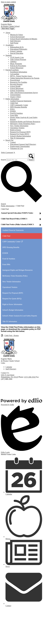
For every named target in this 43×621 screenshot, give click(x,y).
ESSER (13, 111)
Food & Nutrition (16, 113)
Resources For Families (18, 82)
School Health (15, 86)
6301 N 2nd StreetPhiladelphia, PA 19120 (9, 376)
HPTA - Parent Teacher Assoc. (21, 76)
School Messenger (16, 68)
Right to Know (15, 130)
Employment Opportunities (20, 146)
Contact (13, 142)
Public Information (7, 206)
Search (3, 160)
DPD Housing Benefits (18, 107)
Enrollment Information (18, 72)
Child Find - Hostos (11, 335)
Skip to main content (8, 2)
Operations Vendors (17, 128)
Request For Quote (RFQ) (19, 134)
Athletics (13, 62)
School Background (17, 37)
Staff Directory (15, 41)
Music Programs (16, 64)
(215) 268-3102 (30, 377)
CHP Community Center (19, 105)
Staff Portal (14, 43)
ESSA (12, 109)
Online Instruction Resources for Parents (24, 78)
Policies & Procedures (18, 66)
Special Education (16, 53)
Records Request (16, 84)
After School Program (18, 59)
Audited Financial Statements (20, 101)
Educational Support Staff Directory (23, 144)
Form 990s (14, 115)
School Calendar (16, 51)
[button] (8, 33)
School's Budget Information (20, 136)
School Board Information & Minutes (23, 39)
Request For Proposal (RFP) (20, 132)
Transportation (15, 95)
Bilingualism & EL (17, 47)
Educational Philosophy (18, 49)
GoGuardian (14, 74)
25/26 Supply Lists (17, 57)
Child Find (14, 103)
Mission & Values (16, 35)
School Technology (17, 91)
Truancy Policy (15, 97)
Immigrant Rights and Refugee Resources (25, 122)
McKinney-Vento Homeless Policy (22, 124)
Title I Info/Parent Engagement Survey (24, 93)
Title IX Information (17, 138)
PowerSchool (15, 80)
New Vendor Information (19, 126)
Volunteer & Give (16, 148)
